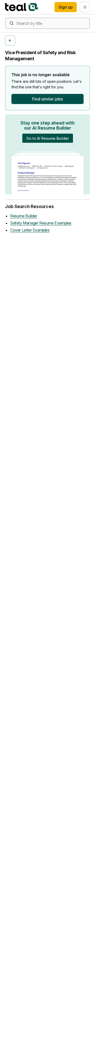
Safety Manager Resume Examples (40, 223)
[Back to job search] (10, 40)
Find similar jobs (47, 98)
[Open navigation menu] (85, 7)
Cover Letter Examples (30, 230)
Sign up (66, 7)
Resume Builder (23, 215)
